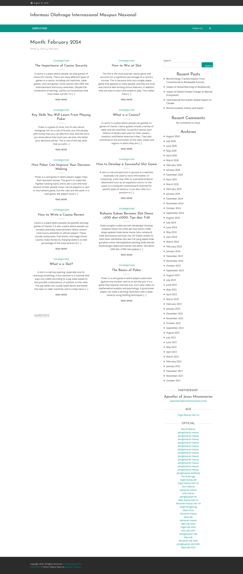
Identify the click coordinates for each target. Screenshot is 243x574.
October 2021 (173, 380)
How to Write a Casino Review (61, 215)
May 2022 (171, 347)
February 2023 (174, 304)
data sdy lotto (188, 547)
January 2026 (173, 169)
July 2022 (171, 337)
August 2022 (173, 332)
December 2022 (174, 313)
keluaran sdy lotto (188, 540)
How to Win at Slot (126, 65)
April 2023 (171, 294)
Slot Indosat (188, 486)
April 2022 (171, 351)
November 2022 (174, 318)
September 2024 (175, 213)
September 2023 (175, 270)
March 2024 (172, 241)
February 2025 (174, 189)
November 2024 (174, 203)
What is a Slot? (61, 264)
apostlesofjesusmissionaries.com (188, 400)
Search (167, 60)
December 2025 (174, 174)
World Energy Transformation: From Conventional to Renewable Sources (185, 80)
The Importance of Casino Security (61, 65)
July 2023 (171, 280)
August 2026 (173, 136)
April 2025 (171, 179)
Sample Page (39, 28)
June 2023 (171, 284)
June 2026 (171, 145)
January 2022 (173, 366)
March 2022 (172, 356)
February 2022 (174, 361)
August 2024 (173, 217)
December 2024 (174, 198)
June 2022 (171, 342)
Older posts (41, 315)
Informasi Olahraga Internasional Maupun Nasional (83, 15)
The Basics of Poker (126, 270)
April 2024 (171, 236)
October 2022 (173, 323)
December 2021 (174, 371)
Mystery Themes (72, 567)
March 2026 (172, 160)
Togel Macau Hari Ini (188, 415)
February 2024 (174, 246)
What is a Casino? (126, 115)
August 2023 (173, 275)
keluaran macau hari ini (188, 503)
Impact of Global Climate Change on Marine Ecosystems (189, 93)
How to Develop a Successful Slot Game (126, 164)
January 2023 (173, 308)
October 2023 (173, 265)
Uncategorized (61, 60)
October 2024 (173, 208)
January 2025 (173, 193)
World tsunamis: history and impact (184, 108)
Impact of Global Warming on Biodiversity (188, 86)
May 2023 (171, 289)
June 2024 (171, 227)
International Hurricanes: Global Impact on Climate (188, 101)
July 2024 (171, 222)
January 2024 (173, 251)
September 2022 (175, 327)
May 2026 (171, 150)
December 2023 (174, 256)
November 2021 (174, 375)
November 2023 (174, 260)
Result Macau (188, 429)
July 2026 (171, 141)
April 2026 (171, 155)
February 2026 (174, 165)
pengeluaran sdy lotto (188, 544)
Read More (61, 99)
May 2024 (171, 232)
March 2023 (172, 299)
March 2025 (172, 184)
